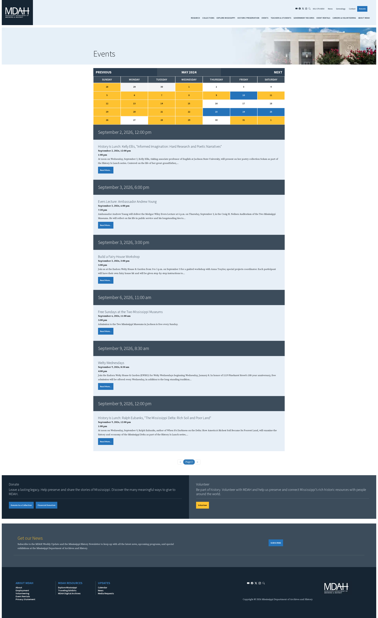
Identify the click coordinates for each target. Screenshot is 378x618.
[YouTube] (296, 9)
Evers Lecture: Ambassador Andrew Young (127, 201)
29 (189, 120)
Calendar (102, 587)
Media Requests (106, 593)
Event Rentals (323, 18)
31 (243, 120)
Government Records (304, 18)
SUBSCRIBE (276, 543)
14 (162, 103)
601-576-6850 (318, 9)
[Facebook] (299, 9)
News (330, 9)
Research (195, 18)
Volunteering (22, 593)
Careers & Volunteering (344, 18)
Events (265, 18)
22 (189, 111)
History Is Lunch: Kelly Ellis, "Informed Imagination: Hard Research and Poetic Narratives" (160, 146)
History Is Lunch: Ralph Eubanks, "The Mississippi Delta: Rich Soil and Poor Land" (154, 418)
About (19, 587)
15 (189, 103)
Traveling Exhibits (67, 590)
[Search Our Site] (309, 9)
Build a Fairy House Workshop (119, 256)
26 (107, 120)
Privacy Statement (25, 599)
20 (134, 111)
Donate (362, 9)
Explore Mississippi (226, 18)
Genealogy (340, 9)
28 (107, 86)
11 (271, 95)
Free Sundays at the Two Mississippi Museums (130, 312)
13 (134, 103)
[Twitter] (303, 9)
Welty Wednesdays (111, 362)
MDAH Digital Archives (69, 593)
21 (162, 111)
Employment (22, 590)
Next (278, 72)
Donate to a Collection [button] (21, 505)
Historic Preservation (248, 18)
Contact (352, 9)
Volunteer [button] (202, 505)
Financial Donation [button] (46, 505)
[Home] (17, 12)
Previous (103, 72)
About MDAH (364, 18)
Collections (208, 18)
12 (107, 103)
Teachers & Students (281, 18)
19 (107, 111)
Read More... (105, 170)
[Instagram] (306, 9)
